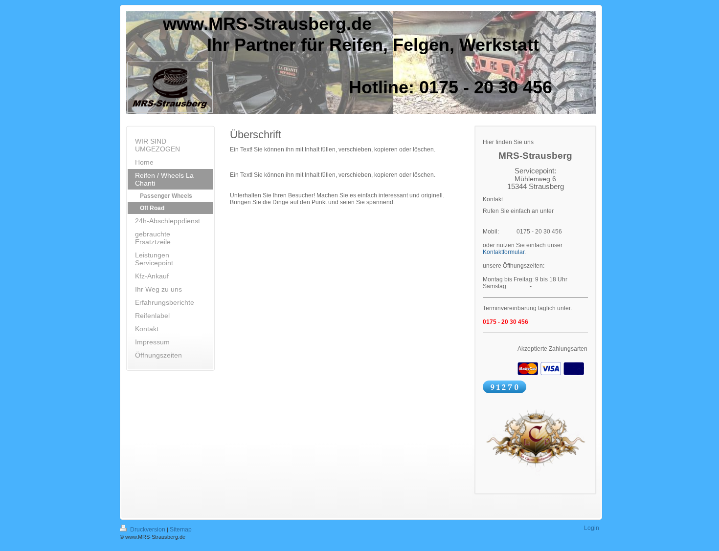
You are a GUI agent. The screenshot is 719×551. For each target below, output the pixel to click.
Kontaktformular (503, 252)
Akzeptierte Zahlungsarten (552, 348)
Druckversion (148, 529)
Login (591, 528)
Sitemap (181, 529)
